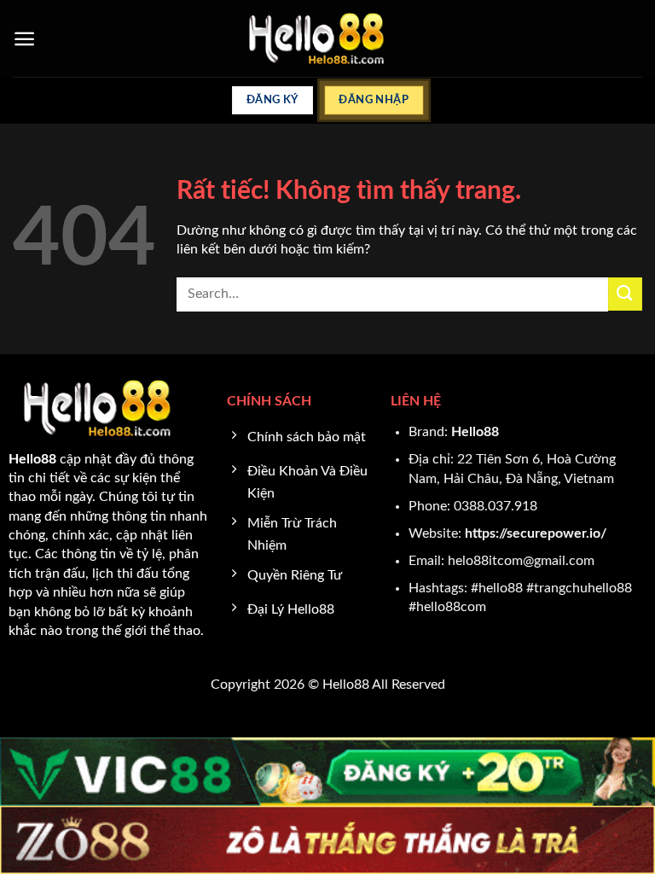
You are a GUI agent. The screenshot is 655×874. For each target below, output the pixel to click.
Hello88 (475, 432)
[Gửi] (625, 294)
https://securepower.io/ (535, 533)
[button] (24, 38)
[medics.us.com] (328, 38)
